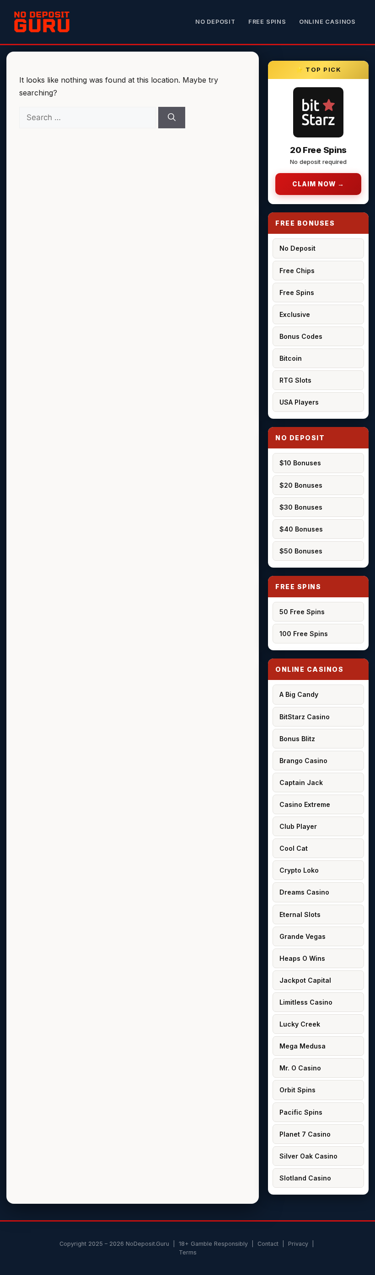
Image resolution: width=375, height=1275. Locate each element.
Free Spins (267, 21)
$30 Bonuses (300, 507)
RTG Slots (295, 380)
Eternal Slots (300, 914)
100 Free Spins (303, 634)
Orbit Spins (297, 1090)
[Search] (171, 118)
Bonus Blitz (297, 739)
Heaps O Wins (302, 958)
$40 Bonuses (301, 529)
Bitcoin (290, 358)
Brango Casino (303, 760)
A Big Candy (298, 694)
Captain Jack (301, 782)
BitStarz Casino (304, 717)
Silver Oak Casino (308, 1156)
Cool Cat (293, 848)
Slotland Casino (305, 1178)
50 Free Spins (302, 612)
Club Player (298, 826)
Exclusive (294, 314)
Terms (188, 1252)
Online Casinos (327, 21)
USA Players (299, 402)
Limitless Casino (305, 1002)
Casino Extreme (304, 804)
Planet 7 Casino (305, 1134)
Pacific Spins (300, 1112)
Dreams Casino (304, 892)
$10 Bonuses (300, 463)
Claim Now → (318, 184)
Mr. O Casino (300, 1068)
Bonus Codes (300, 336)
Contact (268, 1243)
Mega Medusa (302, 1046)
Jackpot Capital (305, 980)
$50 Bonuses (300, 551)
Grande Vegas (302, 936)
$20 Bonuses (300, 485)
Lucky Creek (299, 1024)
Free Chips (297, 270)
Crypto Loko (299, 870)
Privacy (298, 1243)
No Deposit (215, 21)
